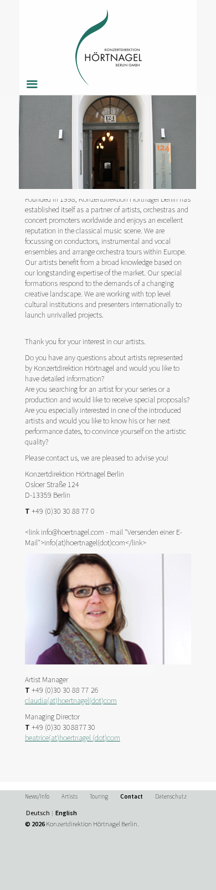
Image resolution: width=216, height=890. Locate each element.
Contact (131, 796)
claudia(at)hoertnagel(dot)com (71, 700)
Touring (99, 796)
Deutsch (38, 813)
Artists (69, 796)
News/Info (37, 796)
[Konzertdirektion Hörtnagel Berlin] (108, 47)
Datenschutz (171, 796)
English (66, 813)
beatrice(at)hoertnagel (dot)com (72, 738)
